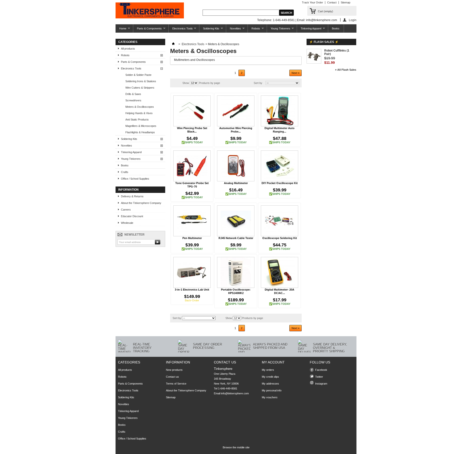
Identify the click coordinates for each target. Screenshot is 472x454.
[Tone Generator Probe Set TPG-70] (192, 165)
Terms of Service (176, 383)
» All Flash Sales (345, 69)
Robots (254, 30)
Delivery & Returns (132, 196)
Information (128, 189)
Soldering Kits (209, 30)
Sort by (258, 82)
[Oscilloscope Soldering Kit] (279, 220)
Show (185, 82)
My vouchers (270, 397)
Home (121, 30)
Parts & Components (147, 30)
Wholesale (127, 222)
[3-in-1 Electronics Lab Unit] (192, 272)
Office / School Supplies (135, 178)
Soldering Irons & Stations (140, 81)
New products (174, 369)
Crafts (124, 172)
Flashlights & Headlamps (140, 132)
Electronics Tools (181, 30)
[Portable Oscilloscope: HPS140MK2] (235, 272)
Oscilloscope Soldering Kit (279, 238)
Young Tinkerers (278, 30)
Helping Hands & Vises (139, 113)
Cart (325, 11)
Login (352, 20)
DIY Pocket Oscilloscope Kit (280, 183)
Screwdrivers (133, 100)
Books (335, 28)
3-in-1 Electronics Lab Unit (192, 289)
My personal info (271, 390)
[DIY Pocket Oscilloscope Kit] (279, 165)
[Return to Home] (173, 44)
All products (128, 48)
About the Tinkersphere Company (141, 202)
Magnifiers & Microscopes (140, 125)
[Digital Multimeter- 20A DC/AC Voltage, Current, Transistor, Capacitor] (279, 272)
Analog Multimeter (236, 183)
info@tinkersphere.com (235, 393)
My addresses (270, 383)
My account (273, 362)
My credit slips (270, 376)
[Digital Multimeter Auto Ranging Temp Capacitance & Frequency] (279, 110)
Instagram (321, 383)
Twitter (319, 376)
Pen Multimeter (192, 238)
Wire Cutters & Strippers (139, 87)
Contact (332, 2)
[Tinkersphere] (150, 10)
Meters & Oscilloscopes (139, 106)
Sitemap (345, 2)
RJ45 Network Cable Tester (236, 238)
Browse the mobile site (236, 447)
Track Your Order (312, 2)
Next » (295, 72)
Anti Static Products (137, 119)
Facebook (321, 369)
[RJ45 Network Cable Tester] (235, 220)
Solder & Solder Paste (138, 74)
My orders (268, 369)
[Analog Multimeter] (235, 165)
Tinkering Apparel (309, 30)
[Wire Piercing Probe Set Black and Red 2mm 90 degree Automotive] (192, 110)
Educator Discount (132, 216)
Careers (126, 209)
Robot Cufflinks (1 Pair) (336, 52)
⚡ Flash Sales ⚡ (324, 42)
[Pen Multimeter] (192, 220)
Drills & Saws (133, 94)
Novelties (233, 30)
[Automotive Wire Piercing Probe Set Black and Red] (235, 110)
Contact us (172, 376)
